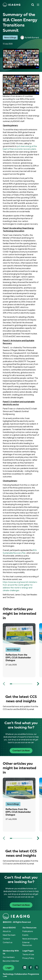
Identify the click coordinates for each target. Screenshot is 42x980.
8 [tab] (26, 683)
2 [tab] (13, 683)
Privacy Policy (28, 958)
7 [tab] (24, 683)
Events (25, 935)
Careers (6, 938)
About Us (7, 931)
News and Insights (30, 938)
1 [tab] (11, 683)
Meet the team (9, 935)
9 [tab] (29, 683)
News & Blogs (10, 37)
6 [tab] (22, 683)
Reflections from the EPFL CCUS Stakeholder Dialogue (18, 658)
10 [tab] (31, 683)
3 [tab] (15, 683)
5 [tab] (20, 683)
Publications (27, 931)
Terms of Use (28, 954)
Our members (9, 957)
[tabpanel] (21, 650)
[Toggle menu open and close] (37, 4)
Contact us (7, 942)
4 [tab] (18, 683)
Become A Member (11, 961)
